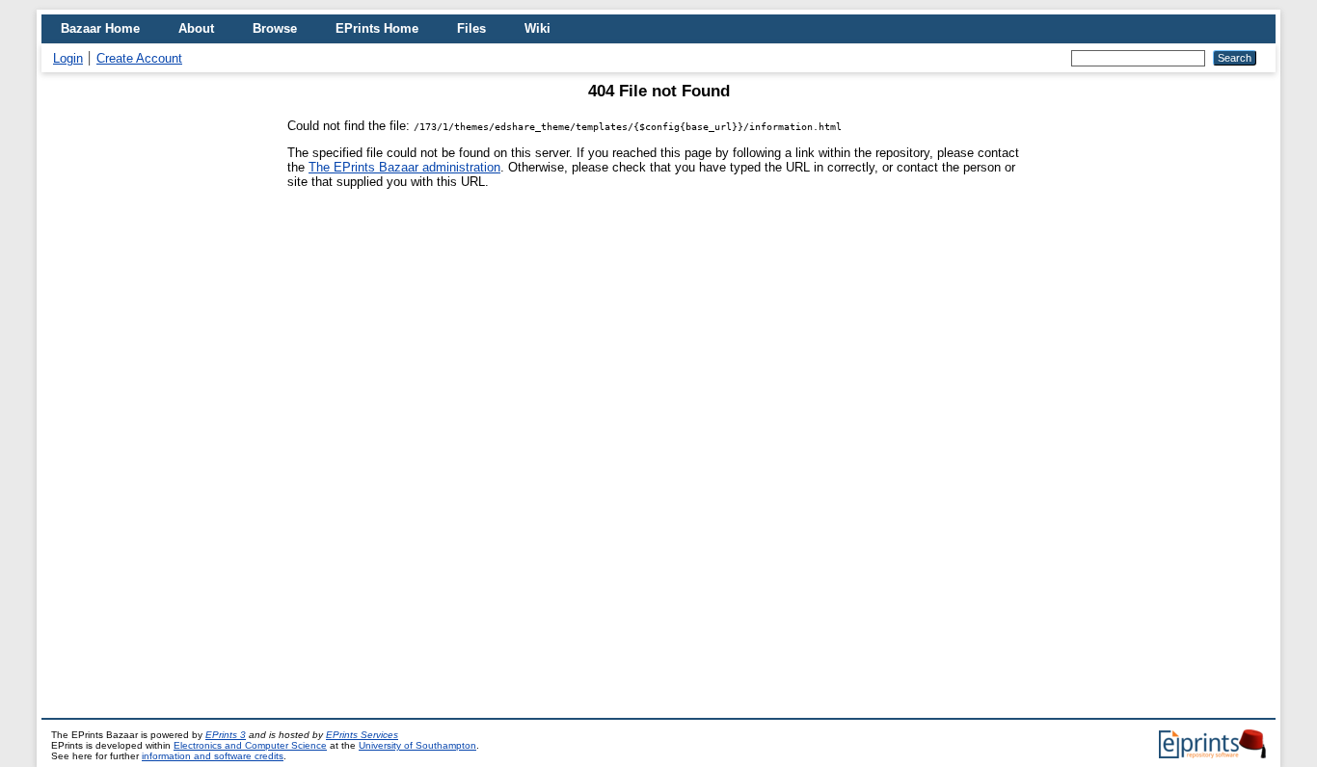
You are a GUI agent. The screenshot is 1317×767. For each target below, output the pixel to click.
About (196, 28)
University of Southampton (417, 745)
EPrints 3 (225, 734)
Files (471, 28)
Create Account (139, 58)
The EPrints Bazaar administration (404, 167)
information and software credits (212, 756)
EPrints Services (362, 734)
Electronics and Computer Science (250, 745)
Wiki (537, 28)
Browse (275, 28)
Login (68, 58)
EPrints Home (377, 28)
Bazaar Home (100, 28)
